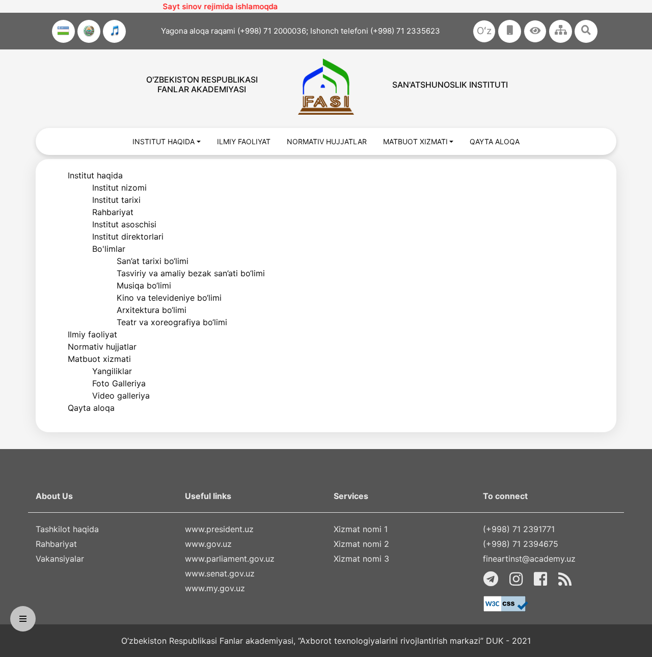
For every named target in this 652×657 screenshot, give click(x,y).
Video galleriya (121, 395)
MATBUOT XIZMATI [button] (415, 141)
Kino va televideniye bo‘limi (169, 298)
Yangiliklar (112, 371)
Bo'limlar (108, 249)
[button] (535, 31)
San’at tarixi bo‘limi (152, 261)
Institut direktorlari (128, 236)
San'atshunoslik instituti (450, 85)
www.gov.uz (208, 544)
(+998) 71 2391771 (519, 529)
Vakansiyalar (60, 559)
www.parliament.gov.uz (230, 559)
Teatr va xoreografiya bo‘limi (172, 322)
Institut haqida (95, 175)
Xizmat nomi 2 (361, 544)
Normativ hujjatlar (102, 346)
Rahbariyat (112, 212)
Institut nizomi (119, 187)
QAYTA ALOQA (495, 141)
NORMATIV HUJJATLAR (327, 141)
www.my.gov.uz (215, 588)
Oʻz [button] (484, 31)
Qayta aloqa (91, 408)
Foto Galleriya (119, 383)
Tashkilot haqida (67, 529)
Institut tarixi (116, 200)
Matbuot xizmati (99, 359)
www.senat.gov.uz (220, 573)
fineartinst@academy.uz (529, 559)
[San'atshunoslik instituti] (326, 87)
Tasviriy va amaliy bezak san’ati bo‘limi (191, 273)
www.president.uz (219, 529)
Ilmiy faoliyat (92, 334)
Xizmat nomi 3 (361, 559)
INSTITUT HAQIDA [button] (163, 141)
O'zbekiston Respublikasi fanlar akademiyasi (202, 84)
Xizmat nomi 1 (361, 529)
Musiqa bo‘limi (144, 285)
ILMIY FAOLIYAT (243, 141)
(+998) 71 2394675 (520, 544)
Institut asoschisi (124, 224)
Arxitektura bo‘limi (151, 310)
